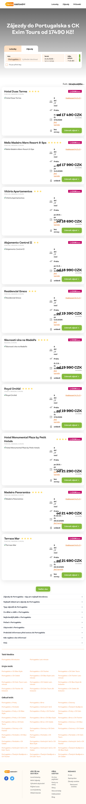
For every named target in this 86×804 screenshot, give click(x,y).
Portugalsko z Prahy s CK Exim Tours (69, 712)
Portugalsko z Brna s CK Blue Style (43, 718)
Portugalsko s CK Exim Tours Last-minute (15, 683)
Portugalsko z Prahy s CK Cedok (14, 718)
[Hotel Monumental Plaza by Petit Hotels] (43, 459)
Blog (53, 797)
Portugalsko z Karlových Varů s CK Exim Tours (14, 749)
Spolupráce (72, 778)
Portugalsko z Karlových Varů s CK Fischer (71, 742)
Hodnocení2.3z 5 (73, 298)
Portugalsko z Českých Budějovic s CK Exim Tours (43, 755)
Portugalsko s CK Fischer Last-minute (69, 677)
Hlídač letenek (35, 793)
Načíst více (43, 589)
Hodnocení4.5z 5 (73, 98)
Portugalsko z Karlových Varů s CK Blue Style (43, 742)
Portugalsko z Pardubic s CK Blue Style (14, 736)
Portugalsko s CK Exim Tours (69, 671)
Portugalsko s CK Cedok (11, 675)
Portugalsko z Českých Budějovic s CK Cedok (71, 755)
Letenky (55, 4)
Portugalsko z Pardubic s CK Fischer (40, 736)
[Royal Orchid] (43, 407)
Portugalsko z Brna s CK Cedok (41, 722)
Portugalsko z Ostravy (66, 702)
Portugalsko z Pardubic (10, 707)
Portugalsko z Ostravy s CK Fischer (12, 729)
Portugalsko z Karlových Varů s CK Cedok (43, 749)
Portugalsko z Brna (37, 702)
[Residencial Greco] (43, 310)
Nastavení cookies (74, 786)
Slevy (54, 788)
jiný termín (58, 523)
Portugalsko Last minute (39, 659)
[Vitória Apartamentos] (43, 211)
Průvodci (77, 4)
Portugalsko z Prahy (9, 702)
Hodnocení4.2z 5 (73, 499)
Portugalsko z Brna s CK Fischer (70, 718)
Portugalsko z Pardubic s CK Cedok (12, 742)
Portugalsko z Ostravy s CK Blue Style (70, 723)
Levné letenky (35, 777)
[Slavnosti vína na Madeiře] (43, 358)
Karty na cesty (55, 783)
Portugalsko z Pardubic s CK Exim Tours (70, 736)
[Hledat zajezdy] (79, 58)
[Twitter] (12, 778)
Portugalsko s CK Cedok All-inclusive (68, 690)
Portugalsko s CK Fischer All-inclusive (12, 690)
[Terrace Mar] (43, 557)
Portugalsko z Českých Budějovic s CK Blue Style (71, 749)
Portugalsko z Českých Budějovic (70, 707)
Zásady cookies (73, 781)
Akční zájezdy (35, 780)
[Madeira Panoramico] (43, 510)
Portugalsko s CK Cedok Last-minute (41, 683)
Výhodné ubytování (37, 783)
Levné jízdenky (35, 790)
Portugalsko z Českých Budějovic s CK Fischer (14, 755)
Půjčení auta (34, 787)
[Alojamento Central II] (43, 261)
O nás (70, 775)
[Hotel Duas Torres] (43, 111)
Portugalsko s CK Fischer (39, 671)
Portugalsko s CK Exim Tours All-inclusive (42, 690)
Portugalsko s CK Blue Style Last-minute (42, 677)
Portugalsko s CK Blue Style (12, 671)
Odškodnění (56, 794)
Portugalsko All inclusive (11, 659)
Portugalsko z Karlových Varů (41, 707)
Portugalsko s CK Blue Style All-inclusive (70, 683)
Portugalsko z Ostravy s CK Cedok (71, 728)
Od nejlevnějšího (76, 84)
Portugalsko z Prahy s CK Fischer (42, 711)
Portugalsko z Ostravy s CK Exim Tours (42, 729)
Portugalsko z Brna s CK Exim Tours (13, 723)
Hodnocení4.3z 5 (73, 395)
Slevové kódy (56, 791)
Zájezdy (66, 4)
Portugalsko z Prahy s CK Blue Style (13, 712)
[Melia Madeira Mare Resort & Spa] (43, 161)
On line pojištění (55, 778)
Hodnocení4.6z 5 (73, 545)
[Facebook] (6, 778)
